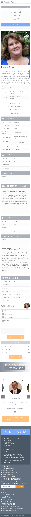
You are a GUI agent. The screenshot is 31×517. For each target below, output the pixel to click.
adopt (15, 390)
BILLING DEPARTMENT (9, 476)
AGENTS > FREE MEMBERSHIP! (11, 506)
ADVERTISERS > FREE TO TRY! (10, 510)
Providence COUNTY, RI (14, 368)
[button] (25, 2)
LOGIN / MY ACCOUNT (8, 494)
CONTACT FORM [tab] (16, 103)
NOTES (15, 16)
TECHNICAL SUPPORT (8, 470)
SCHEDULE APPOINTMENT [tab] (16, 106)
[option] (15, 396)
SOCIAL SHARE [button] (16, 113)
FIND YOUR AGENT (8, 499)
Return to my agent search (13, 418)
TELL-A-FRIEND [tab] (16, 110)
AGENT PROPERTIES (8, 501)
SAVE (15, 19)
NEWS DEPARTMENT (8, 474)
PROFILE (15, 25)
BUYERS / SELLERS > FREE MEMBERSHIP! (13, 508)
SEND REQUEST (14, 337)
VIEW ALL (14, 357)
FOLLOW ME (15, 13)
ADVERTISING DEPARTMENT (10, 472)
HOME (4, 492)
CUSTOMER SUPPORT (8, 469)
